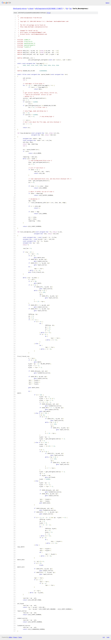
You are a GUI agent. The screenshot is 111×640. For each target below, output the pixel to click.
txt (104, 637)
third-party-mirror (20, 8)
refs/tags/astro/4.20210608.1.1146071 (49, 8)
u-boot (30, 8)
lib (67, 8)
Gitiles (10, 637)
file (48, 13)
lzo (70, 8)
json (107, 637)
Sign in (107, 3)
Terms (20, 637)
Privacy (15, 637)
